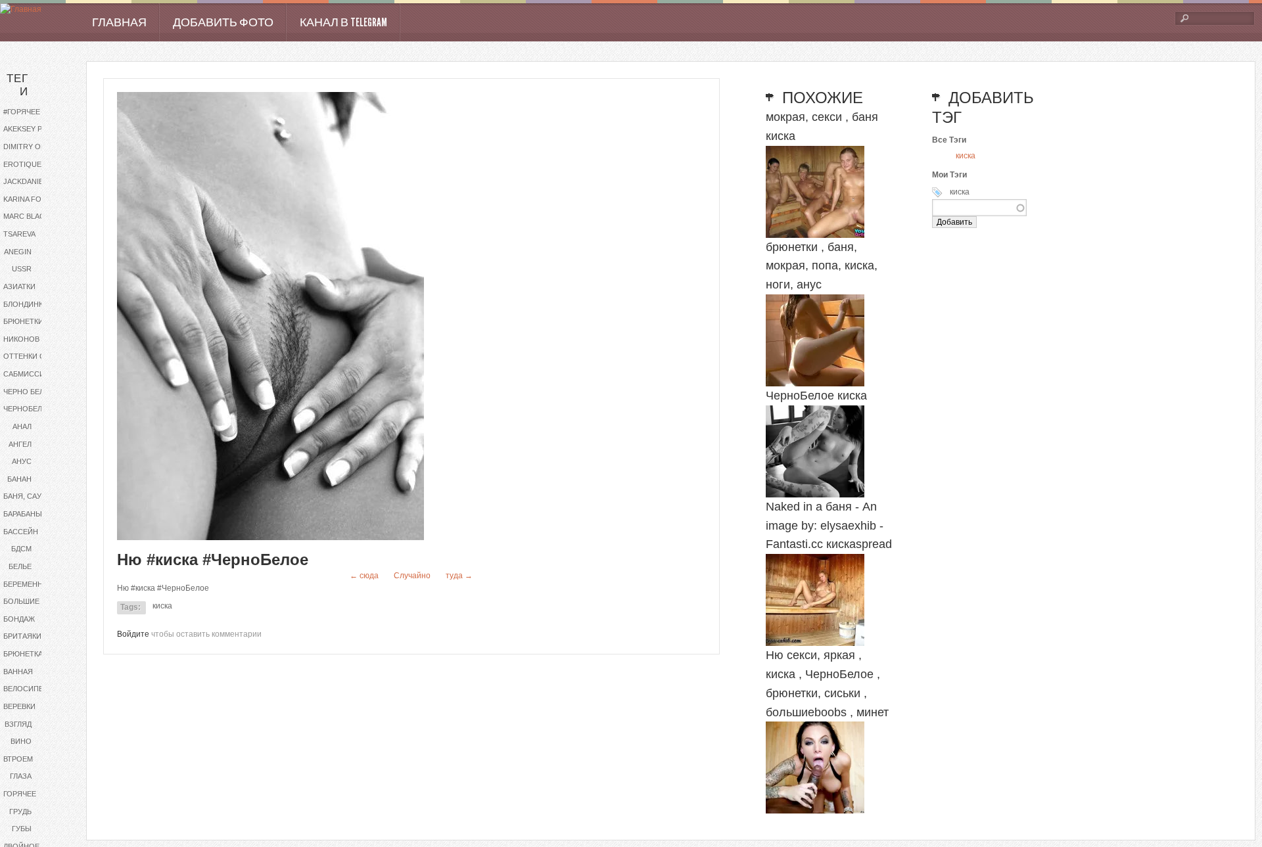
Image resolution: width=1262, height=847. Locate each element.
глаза (21, 776)
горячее (19, 794)
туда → (459, 575)
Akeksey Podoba (34, 129)
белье (20, 566)
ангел (20, 444)
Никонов (21, 339)
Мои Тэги (949, 174)
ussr (22, 269)
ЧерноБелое (28, 409)
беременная (28, 584)
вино (21, 741)
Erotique (22, 164)
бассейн (20, 532)
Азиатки (19, 286)
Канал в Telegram (343, 22)
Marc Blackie (29, 216)
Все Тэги (949, 140)
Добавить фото (223, 22)
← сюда (364, 575)
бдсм (21, 549)
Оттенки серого (34, 356)
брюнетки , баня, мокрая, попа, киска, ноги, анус (821, 266)
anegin (18, 252)
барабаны (22, 514)
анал (22, 426)
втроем (18, 759)
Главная (119, 22)
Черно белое (29, 392)
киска (162, 605)
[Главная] (20, 9)
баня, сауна (27, 496)
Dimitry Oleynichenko (34, 146)
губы (22, 829)
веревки (19, 706)
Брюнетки (23, 321)
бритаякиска (29, 636)
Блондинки (25, 304)
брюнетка (23, 654)
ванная (18, 671)
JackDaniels (27, 181)
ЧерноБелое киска (816, 395)
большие (21, 601)
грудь (20, 811)
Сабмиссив (26, 374)
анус (22, 461)
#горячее (21, 112)
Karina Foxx (27, 199)
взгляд (18, 724)
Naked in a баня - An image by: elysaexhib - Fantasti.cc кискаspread (829, 525)
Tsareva (19, 234)
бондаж (19, 619)
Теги (17, 85)
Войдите (133, 634)
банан (19, 479)
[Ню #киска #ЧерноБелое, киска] (270, 537)
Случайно (412, 575)
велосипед (25, 689)
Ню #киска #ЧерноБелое (212, 559)
